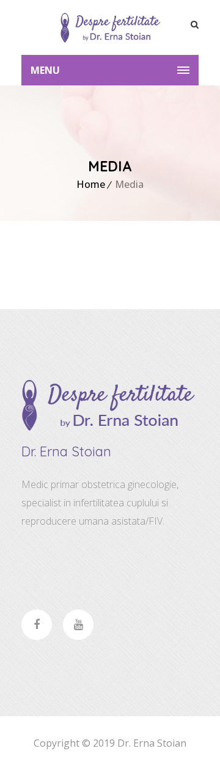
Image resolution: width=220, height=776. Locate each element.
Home (90, 184)
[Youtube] (78, 624)
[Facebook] (36, 624)
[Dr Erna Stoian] (110, 27)
